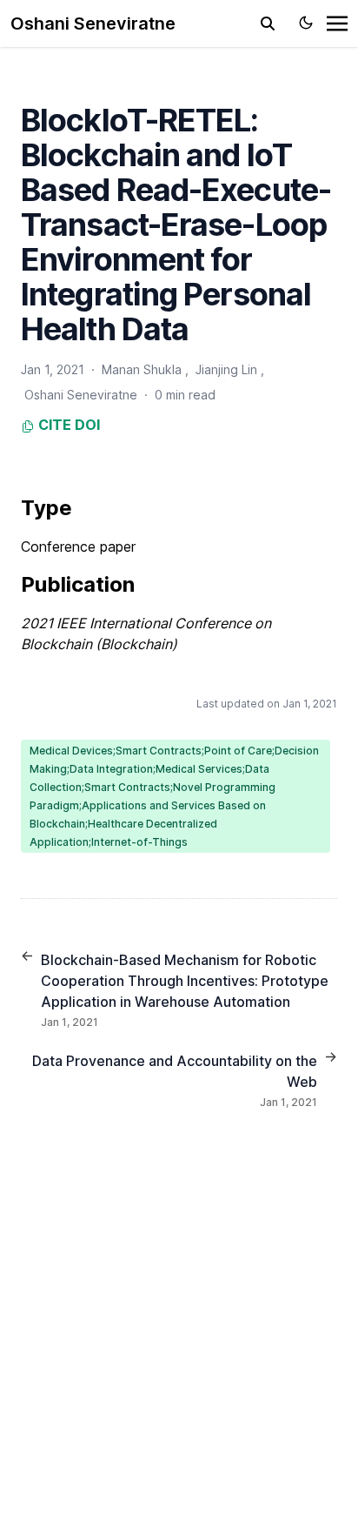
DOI (87, 424)
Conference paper (78, 546)
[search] (267, 23)
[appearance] (305, 22)
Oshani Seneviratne (93, 23)
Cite (53, 424)
